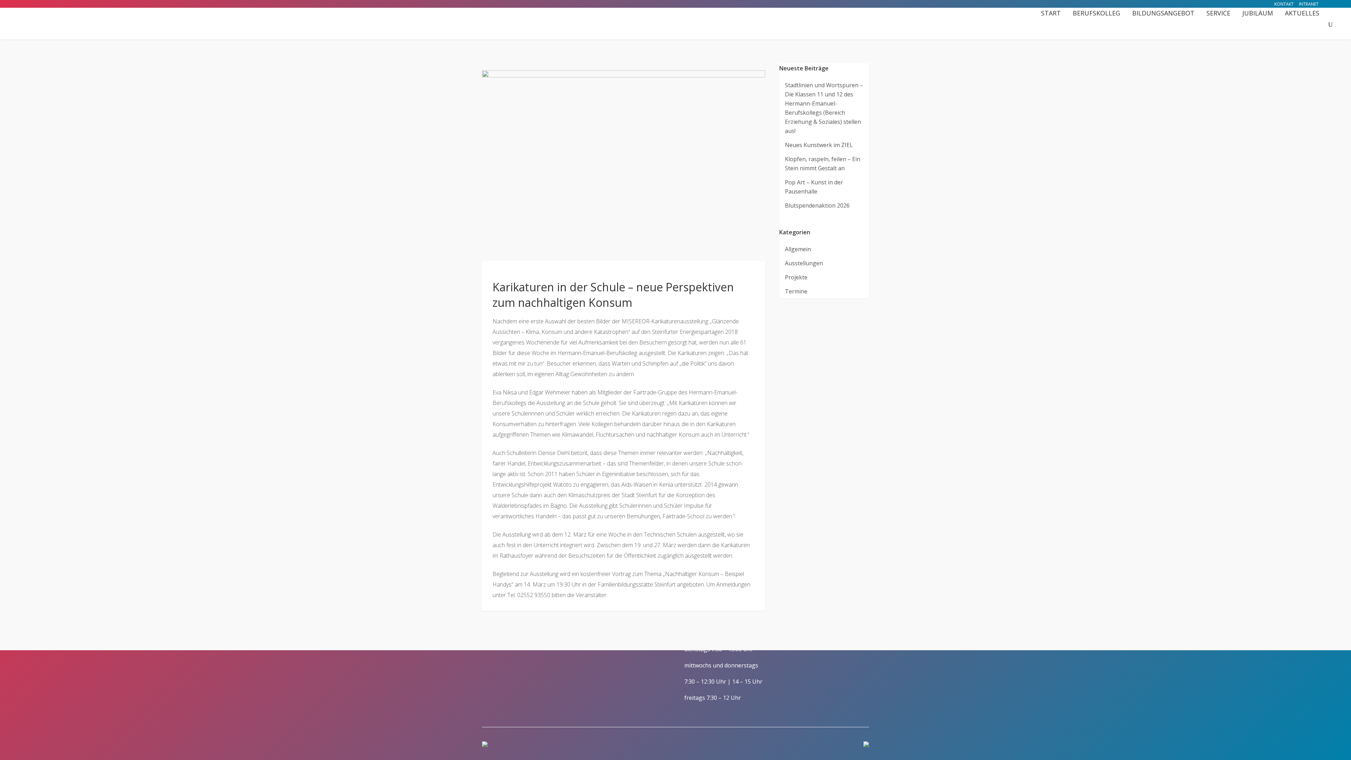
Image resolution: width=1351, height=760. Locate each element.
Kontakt (1284, 4)
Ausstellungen (804, 263)
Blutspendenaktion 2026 (817, 205)
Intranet (1309, 4)
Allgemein (798, 249)
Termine (796, 291)
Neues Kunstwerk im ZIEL (819, 145)
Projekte (796, 277)
